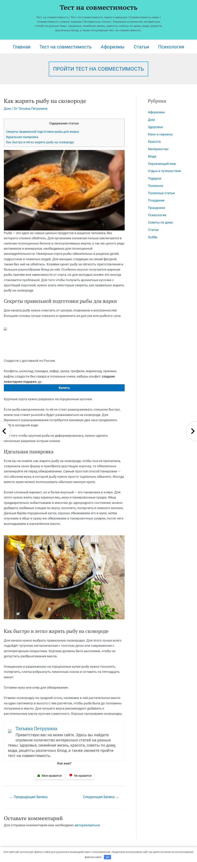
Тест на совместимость (98, 7)
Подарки (154, 178)
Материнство (158, 149)
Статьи (141, 47)
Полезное (155, 186)
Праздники (156, 208)
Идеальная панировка (22, 137)
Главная (21, 47)
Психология (171, 47)
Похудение (156, 200)
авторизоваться (87, 825)
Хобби (152, 237)
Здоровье (155, 127)
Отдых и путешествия (164, 171)
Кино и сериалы (160, 134)
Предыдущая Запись (28, 797)
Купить (64, 388)
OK (107, 857)
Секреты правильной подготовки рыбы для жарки (42, 131)
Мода (152, 156)
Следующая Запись (101, 797)
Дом (7, 108)
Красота (154, 141)
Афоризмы (112, 47)
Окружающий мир (162, 164)
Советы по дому (160, 222)
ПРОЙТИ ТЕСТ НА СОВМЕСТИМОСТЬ (98, 69)
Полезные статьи (161, 193)
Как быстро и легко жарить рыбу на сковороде (40, 142)
